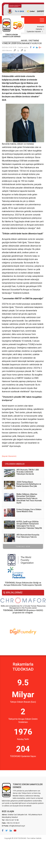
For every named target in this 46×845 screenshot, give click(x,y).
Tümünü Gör (23, 546)
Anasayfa (40, 27)
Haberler (39, 29)
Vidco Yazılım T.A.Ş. (23, 842)
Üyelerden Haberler (34, 32)
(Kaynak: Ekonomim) (9, 456)
